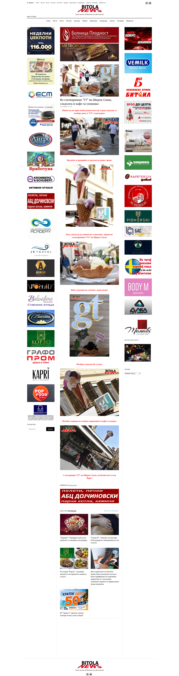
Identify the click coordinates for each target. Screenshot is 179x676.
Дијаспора (72, 3)
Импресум (102, 3)
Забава (65, 3)
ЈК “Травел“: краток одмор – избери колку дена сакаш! (72, 614)
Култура (59, 3)
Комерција (81, 3)
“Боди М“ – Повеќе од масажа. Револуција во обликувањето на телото (105, 540)
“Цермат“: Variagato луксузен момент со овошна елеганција (73, 538)
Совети (88, 3)
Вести (43, 3)
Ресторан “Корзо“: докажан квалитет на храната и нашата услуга (73, 574)
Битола (53, 3)
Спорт (37, 3)
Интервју (95, 3)
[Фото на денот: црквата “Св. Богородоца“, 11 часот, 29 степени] (138, 353)
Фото (47, 3)
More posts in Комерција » (111, 511)
